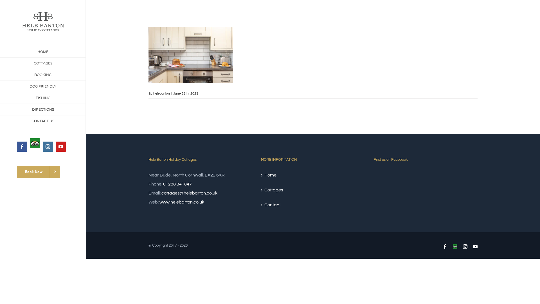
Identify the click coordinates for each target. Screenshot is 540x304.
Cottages (273, 190)
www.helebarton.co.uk (181, 202)
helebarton (161, 93)
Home (270, 175)
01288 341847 (177, 184)
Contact (272, 205)
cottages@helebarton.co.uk (189, 193)
